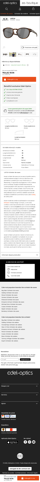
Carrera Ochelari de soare (10, 297)
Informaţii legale (32, 473)
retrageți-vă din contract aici (20, 469)
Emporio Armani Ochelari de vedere (13, 329)
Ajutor (3, 403)
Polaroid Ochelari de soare (10, 299)
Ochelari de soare (6, 13)
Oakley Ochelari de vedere (10, 322)
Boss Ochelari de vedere (9, 336)
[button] (10, 3)
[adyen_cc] (2, 416)
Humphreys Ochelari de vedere (12, 324)
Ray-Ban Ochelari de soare (10, 290)
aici (17, 364)
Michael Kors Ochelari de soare (12, 304)
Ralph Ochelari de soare (9, 309)
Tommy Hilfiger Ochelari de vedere (13, 338)
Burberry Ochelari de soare (10, 311)
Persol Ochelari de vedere (10, 331)
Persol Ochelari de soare (9, 295)
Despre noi (5, 386)
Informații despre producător (11, 255)
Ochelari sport (35, 13)
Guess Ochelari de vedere (10, 334)
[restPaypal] (13, 416)
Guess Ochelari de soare (9, 306)
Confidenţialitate (20, 473)
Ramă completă (26, 162)
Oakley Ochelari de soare (10, 292)
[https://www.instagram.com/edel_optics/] (29, 442)
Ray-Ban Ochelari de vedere (11, 320)
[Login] (20, 9)
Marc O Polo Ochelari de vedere (12, 327)
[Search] (6, 9)
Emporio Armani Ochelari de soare (13, 302)
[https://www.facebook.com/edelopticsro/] (25, 442)
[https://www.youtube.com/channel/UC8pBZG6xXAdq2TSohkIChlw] (33, 442)
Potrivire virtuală (31, 47)
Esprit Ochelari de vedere (10, 341)
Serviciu (4, 395)
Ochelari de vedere (21, 13)
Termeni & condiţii (8, 473)
